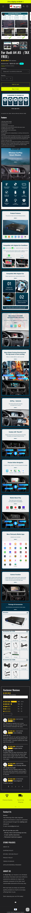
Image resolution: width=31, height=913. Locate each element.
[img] (12, 719)
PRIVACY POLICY (8, 857)
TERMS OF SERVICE (8, 861)
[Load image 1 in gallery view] (7, 45)
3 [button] (15, 786)
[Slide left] (1, 46)
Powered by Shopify (19, 912)
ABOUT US (6, 847)
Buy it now (15, 89)
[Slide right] (29, 46)
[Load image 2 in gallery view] (15, 45)
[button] (3, 6)
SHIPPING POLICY (8, 850)
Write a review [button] (15, 697)
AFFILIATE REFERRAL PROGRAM (12, 865)
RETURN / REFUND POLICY (10, 854)
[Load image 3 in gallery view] (23, 45)
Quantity (3, 75)
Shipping (3, 65)
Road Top (13, 912)
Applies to (3, 68)
